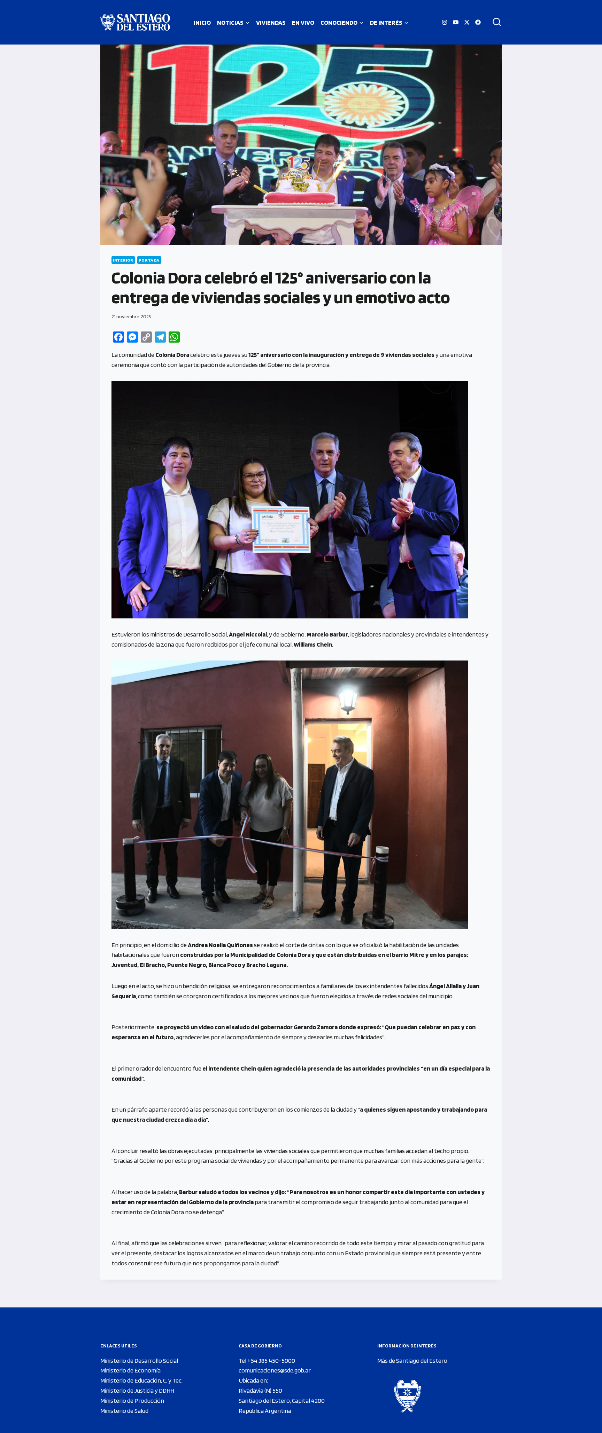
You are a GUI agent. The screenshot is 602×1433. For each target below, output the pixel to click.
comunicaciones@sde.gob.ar (275, 1370)
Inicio (202, 22)
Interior (123, 260)
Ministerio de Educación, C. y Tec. (141, 1380)
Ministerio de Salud (124, 1410)
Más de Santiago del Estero (412, 1360)
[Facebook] (478, 22)
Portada (149, 260)
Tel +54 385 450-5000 (267, 1360)
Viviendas (271, 22)
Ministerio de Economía (130, 1370)
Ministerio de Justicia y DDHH (137, 1390)
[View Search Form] (494, 22)
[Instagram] (444, 22)
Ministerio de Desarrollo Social (139, 1360)
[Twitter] (466, 22)
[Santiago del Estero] (135, 22)
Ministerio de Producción (132, 1400)
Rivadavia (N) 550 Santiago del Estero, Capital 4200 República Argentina (282, 1400)
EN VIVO (303, 22)
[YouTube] (455, 22)
